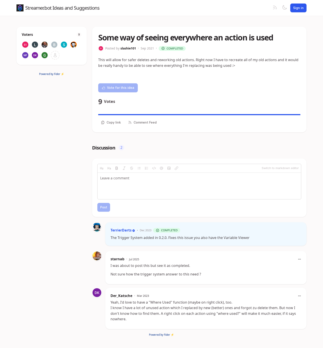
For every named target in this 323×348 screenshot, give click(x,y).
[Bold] (116, 168)
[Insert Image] (169, 168)
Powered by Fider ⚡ (51, 74)
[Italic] (124, 168)
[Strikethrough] (131, 168)
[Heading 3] (109, 168)
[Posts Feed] (275, 8)
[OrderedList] (146, 168)
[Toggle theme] (285, 8)
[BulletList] (139, 168)
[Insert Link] (176, 168)
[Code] (154, 168)
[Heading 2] (101, 168)
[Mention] (161, 168)
